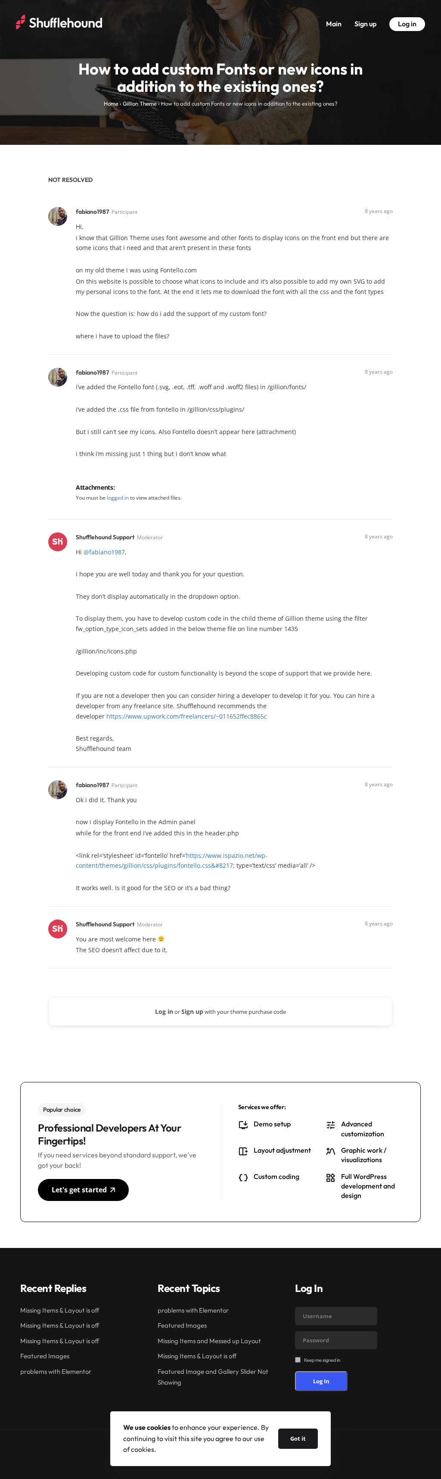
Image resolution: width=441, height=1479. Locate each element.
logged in (118, 497)
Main (334, 23)
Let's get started (79, 1189)
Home (111, 103)
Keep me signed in (322, 1360)
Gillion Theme (140, 103)
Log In (321, 1381)
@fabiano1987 (104, 552)
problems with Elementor (55, 1371)
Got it (298, 1438)
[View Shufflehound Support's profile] (58, 541)
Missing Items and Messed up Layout (209, 1341)
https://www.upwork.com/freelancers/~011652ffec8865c (186, 716)
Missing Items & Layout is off (59, 1310)
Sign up (365, 23)
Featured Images (44, 1356)
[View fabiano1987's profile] (58, 216)
